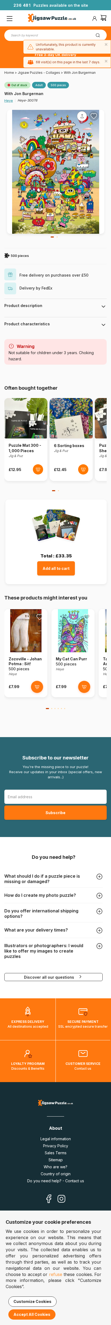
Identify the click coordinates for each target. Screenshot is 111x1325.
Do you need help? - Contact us (55, 1180)
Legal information (55, 1138)
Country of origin (56, 1173)
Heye (8, 101)
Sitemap (55, 1159)
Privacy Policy (55, 1145)
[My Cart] (103, 18)
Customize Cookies (32, 1301)
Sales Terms (56, 1152)
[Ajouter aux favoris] (93, 116)
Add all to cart (56, 568)
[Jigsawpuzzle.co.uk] (52, 19)
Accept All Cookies (31, 1314)
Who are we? (55, 1166)
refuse (55, 1274)
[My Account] (94, 18)
